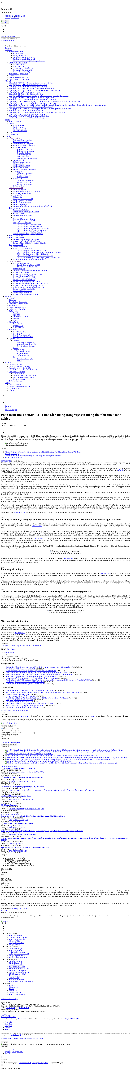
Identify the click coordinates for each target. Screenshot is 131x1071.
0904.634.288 (9, 16)
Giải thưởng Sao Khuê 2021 (19, 909)
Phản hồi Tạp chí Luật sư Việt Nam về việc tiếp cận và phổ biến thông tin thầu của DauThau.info (37, 698)
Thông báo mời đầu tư (16, 950)
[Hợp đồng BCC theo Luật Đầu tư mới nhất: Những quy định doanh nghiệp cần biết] (33, 759)
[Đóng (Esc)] (1, 1059)
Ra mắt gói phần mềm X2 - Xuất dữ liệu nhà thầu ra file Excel (26, 705)
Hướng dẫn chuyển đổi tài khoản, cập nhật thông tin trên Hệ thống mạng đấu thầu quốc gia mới (36, 672)
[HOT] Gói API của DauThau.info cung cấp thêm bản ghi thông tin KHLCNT (31, 676)
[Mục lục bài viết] (1, 517)
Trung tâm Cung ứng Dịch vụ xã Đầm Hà (22, 834)
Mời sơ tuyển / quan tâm (17, 952)
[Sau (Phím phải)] (4, 1061)
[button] (8, 50)
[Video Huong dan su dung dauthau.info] (14, 710)
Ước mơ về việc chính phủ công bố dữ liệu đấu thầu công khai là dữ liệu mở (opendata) (33, 456)
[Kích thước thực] (6, 1059)
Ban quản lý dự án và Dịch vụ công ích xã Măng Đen (26, 809)
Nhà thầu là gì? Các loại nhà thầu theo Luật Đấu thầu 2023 (25, 682)
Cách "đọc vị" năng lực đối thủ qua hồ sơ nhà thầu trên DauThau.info (74, 755)
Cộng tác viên (13, 987)
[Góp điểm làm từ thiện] (9, 723)
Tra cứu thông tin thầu (16, 976)
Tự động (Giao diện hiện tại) (14, 1052)
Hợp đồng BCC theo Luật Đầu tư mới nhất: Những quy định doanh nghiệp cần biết (88, 759)
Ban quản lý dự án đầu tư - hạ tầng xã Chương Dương (26, 772)
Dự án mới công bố (15, 948)
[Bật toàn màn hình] (1, 1057)
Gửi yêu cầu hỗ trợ (15, 992)
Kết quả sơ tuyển (14, 945)
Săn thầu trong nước (15, 961)
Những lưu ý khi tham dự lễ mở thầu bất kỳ (20, 700)
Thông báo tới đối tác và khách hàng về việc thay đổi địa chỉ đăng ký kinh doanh (32, 678)
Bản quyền (8, 1026)
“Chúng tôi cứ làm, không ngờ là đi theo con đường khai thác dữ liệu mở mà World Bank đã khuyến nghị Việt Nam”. (43, 452)
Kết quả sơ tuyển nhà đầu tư (18, 957)
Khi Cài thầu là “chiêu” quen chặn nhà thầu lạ (20, 669)
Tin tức (11, 989)
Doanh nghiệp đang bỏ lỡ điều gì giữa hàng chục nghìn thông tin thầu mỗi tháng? (86, 752)
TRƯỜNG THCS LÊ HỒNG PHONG (22, 781)
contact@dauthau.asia (12, 18)
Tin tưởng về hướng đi (12, 454)
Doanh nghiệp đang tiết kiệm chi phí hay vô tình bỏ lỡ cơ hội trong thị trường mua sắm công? (97, 757)
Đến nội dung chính (7, 40)
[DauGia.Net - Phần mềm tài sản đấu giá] (2, 3)
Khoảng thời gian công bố (9, 734)
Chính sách (8, 1022)
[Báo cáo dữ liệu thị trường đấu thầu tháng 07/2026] (22, 761)
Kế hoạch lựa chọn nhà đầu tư (19, 954)
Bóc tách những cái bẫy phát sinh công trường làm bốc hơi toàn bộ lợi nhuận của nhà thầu (94, 750)
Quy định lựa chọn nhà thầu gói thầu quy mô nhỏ (22, 707)
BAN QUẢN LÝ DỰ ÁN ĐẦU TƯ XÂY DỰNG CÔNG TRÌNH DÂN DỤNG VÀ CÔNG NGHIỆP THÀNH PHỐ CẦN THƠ (52, 790)
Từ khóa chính (5, 738)
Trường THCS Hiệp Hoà (17, 827)
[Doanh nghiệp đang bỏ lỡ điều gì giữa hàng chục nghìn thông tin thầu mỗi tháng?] (32, 752)
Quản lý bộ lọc (14, 978)
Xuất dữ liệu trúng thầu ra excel (19, 972)
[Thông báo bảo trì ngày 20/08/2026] (17, 754)
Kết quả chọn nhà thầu (16, 943)
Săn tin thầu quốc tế (15, 963)
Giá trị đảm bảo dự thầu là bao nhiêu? (18, 701)
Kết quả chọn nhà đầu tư (17, 956)
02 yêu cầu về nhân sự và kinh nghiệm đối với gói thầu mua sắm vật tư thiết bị (31, 671)
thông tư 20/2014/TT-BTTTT (72, 1018)
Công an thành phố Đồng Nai (18, 820)
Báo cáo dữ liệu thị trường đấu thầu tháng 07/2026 (56, 761)
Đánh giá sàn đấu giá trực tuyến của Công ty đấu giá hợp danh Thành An (29, 703)
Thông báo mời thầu (15, 935)
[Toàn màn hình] (4, 1059)
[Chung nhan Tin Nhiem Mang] (5, 921)
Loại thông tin (5, 733)
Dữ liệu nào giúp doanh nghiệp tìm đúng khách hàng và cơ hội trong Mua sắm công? (89, 763)
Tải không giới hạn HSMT (17, 974)
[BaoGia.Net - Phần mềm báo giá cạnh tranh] (3, 3)
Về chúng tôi (13, 990)
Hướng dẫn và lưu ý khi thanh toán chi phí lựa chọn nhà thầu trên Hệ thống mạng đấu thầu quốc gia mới (39, 674)
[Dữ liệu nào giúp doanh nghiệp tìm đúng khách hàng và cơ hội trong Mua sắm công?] (33, 763)
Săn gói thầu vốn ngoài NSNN (19, 968)
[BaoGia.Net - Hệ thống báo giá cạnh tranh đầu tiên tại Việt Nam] (2, 42)
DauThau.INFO (19, 512)
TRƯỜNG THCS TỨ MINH (18, 851)
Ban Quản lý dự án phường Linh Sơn (21, 799)
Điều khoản (8, 1024)
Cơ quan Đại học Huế (16, 844)
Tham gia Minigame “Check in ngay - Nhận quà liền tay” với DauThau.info (30, 690)
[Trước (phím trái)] (1, 1061)
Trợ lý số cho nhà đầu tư (17, 967)
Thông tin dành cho (7, 727)
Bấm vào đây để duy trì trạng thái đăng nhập (33, 1063)
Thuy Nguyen (11, 649)
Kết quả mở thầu (14, 941)
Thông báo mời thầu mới (9, 766)
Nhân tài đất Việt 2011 (23, 1018)
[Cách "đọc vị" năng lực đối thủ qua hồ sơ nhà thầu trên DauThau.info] (28, 755)
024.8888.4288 (20, 16)
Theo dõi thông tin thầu (16, 979)
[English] (7, 21)
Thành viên (12, 985)
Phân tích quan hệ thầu (16, 965)
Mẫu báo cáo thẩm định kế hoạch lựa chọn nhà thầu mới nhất (25, 683)
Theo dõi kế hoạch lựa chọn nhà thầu (21, 981)
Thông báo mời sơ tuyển (17, 939)
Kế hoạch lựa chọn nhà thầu (10, 814)
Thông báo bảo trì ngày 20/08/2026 (41, 754)
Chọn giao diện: (10, 1050)
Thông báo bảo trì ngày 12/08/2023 (17, 694)
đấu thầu (121, 470)
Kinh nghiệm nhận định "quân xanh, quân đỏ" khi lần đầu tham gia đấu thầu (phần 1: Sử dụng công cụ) (39, 667)
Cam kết (7, 1027)
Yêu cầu (7, 1029)
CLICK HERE (6, 461)
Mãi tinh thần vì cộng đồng (13, 457)
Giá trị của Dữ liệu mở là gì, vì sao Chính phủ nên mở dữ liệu (21, 645)
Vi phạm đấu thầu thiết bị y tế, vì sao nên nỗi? (20, 696)
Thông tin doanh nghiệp (17, 994)
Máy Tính (8, 1053)
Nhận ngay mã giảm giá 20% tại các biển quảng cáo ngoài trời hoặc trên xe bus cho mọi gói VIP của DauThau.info (43, 692)
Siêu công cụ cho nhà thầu (17, 970)
